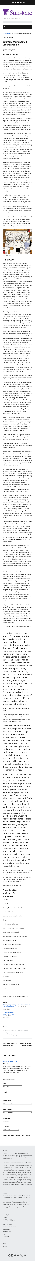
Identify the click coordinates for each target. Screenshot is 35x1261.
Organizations (7, 1109)
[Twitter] (15, 2)
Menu (6, 27)
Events (5, 1083)
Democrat (13, 1033)
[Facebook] (13, 2)
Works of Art (7, 1101)
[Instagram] (10, 2)
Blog (8, 33)
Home (4, 33)
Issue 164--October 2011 (10, 1030)
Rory (5, 1026)
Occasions (6, 1118)
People (5, 1092)
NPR (11, 1035)
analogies (6, 1033)
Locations (6, 1127)
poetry (15, 1035)
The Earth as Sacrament (24, 1005)
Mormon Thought (23, 1030)
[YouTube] (18, 2)
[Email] (24, 2)
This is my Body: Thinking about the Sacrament (9, 1005)
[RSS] (21, 2)
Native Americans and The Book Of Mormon (8, 1013)
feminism (19, 1033)
